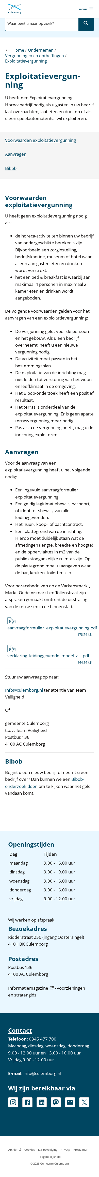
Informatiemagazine (31, 988)
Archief (14, 1150)
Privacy (65, 1149)
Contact (20, 1030)
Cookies (29, 1149)
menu (83, 9)
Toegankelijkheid (49, 1157)
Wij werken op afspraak (31, 920)
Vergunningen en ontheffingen (34, 55)
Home (18, 50)
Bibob (10, 168)
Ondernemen (41, 50)
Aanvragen (15, 154)
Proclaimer (80, 1149)
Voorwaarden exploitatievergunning (40, 140)
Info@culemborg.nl (24, 690)
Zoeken (86, 23)
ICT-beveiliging (47, 1149)
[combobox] (41, 23)
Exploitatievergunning (26, 61)
